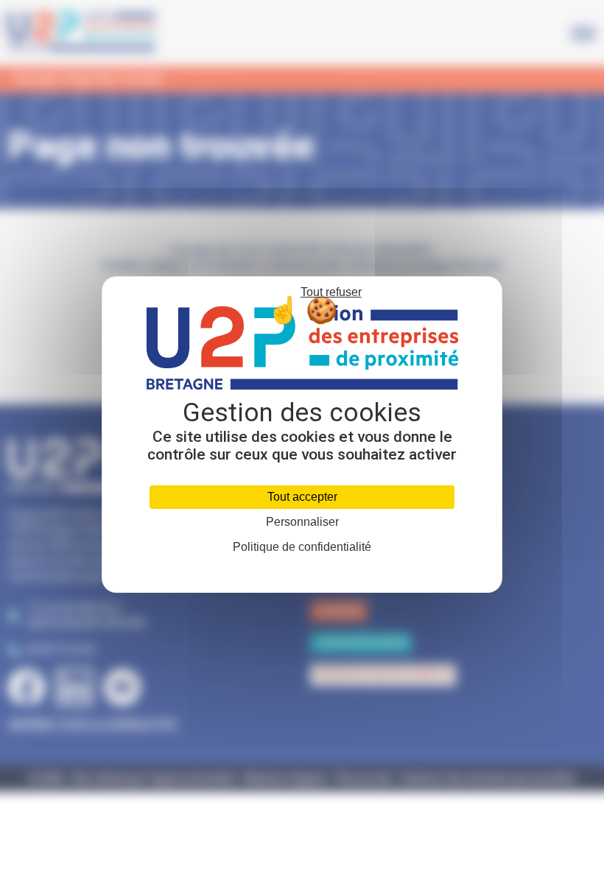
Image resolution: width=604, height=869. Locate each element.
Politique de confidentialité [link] (302, 547)
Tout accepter (302, 496)
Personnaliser (302, 522)
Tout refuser (331, 292)
